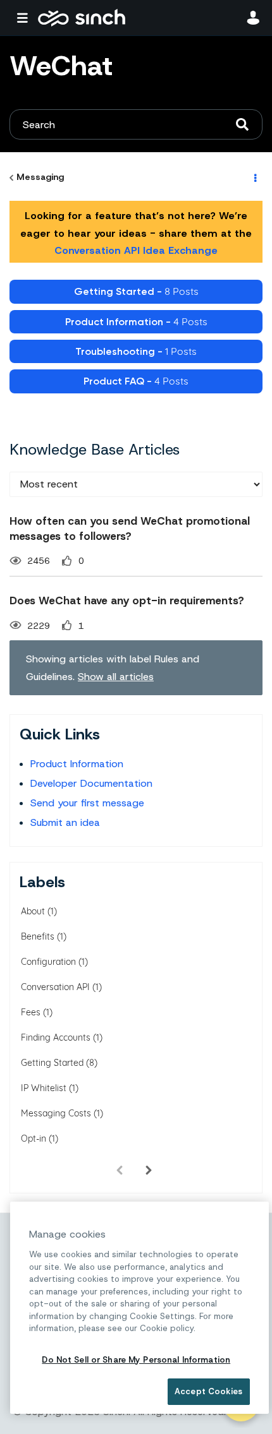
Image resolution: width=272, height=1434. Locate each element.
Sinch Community (81, 17)
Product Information (76, 763)
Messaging (40, 176)
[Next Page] (148, 1170)
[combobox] (136, 124)
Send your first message (87, 803)
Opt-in (33, 1138)
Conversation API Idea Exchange (136, 250)
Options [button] (254, 177)
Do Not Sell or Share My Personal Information (136, 1359)
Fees (30, 1012)
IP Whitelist (43, 1088)
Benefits (37, 936)
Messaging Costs (56, 1113)
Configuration (48, 961)
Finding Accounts (55, 1037)
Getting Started (52, 1062)
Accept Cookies (208, 1391)
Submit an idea (65, 822)
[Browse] (25, 17)
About (33, 911)
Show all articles (116, 676)
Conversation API (55, 987)
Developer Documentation (91, 783)
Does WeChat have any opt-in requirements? (126, 600)
